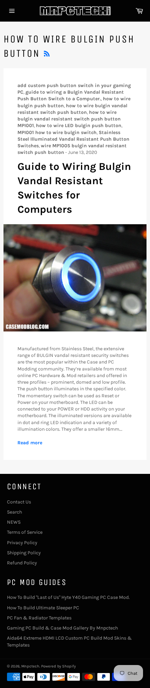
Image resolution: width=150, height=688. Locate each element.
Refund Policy (22, 563)
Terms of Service (25, 532)
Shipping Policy (24, 553)
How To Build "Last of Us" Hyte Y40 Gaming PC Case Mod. (68, 597)
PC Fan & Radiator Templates (39, 618)
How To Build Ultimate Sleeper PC (43, 608)
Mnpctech (30, 666)
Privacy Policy (22, 543)
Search (14, 512)
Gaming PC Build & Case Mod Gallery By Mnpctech (62, 628)
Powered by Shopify (58, 666)
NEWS (14, 522)
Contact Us (19, 502)
